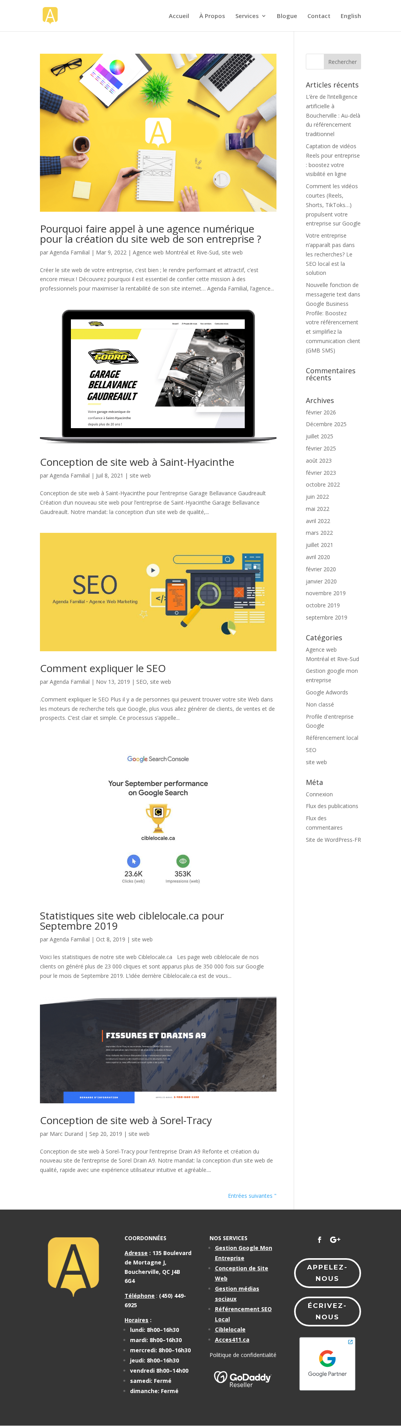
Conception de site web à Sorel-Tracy (126, 1120)
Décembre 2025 (326, 424)
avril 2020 (318, 557)
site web (232, 252)
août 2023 (319, 460)
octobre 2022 (323, 484)
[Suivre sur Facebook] (319, 1239)
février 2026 (321, 412)
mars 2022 (319, 532)
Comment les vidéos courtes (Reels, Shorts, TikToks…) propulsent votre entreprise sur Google (333, 204)
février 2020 (321, 569)
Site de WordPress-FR (333, 839)
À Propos (212, 16)
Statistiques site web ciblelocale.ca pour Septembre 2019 (132, 920)
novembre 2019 (326, 593)
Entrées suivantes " (252, 1195)
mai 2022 (317, 508)
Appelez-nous (327, 1272)
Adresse (136, 1253)
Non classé (320, 704)
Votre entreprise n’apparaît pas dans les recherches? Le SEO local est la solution (330, 254)
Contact (319, 16)
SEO (141, 681)
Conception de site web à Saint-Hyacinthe (137, 462)
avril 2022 (318, 521)
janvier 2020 (321, 581)
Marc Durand (66, 1133)
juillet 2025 (319, 436)
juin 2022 (317, 496)
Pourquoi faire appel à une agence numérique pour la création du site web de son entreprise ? (150, 234)
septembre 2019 (326, 617)
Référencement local (332, 737)
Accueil (179, 16)
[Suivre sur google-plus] (335, 1239)
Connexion (319, 794)
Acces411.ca (232, 1339)
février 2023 (321, 472)
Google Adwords (327, 692)
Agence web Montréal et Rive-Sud (176, 252)
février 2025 (321, 448)
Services (247, 16)
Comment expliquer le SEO (103, 668)
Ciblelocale (230, 1329)
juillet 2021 (319, 545)
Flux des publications (332, 806)
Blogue (287, 16)
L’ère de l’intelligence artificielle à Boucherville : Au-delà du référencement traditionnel (333, 115)
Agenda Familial (70, 252)
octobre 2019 (323, 605)
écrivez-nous (327, 1311)
